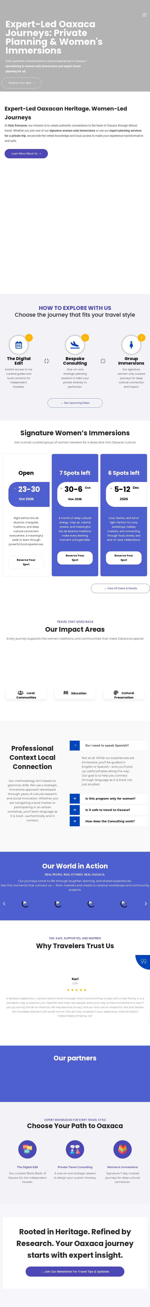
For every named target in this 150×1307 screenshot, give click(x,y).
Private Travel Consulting (75, 1167)
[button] (4, 903)
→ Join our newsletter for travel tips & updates (75, 1272)
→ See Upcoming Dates (75, 403)
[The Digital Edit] (27, 1149)
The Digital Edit (27, 1167)
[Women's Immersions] (122, 1149)
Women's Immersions (122, 1167)
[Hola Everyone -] (15, 16)
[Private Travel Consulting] (75, 1149)
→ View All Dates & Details (120, 588)
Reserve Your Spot (20, 83)
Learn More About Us (25, 153)
